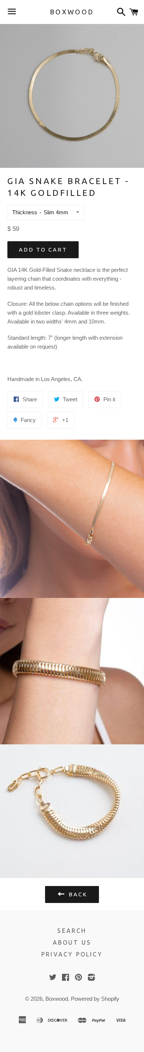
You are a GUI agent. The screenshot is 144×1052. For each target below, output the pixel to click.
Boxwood (72, 11)
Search (71, 930)
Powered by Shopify (95, 999)
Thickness (24, 212)
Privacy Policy (72, 954)
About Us (72, 942)
